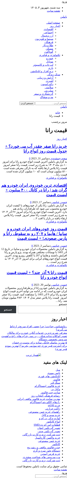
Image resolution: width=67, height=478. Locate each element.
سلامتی (49, 87)
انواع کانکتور (53, 421)
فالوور (56, 379)
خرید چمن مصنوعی (49, 441)
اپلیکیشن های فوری (49, 376)
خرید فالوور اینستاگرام (47, 386)
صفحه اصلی (53, 22)
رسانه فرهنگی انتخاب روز (45, 395)
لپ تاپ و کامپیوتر (43, 64)
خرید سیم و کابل (50, 415)
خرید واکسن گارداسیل (47, 437)
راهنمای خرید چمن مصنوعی (44, 411)
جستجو (63, 304)
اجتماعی (48, 32)
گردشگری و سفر (43, 93)
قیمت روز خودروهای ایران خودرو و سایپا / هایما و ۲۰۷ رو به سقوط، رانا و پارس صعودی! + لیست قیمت (35, 234)
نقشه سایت (53, 10)
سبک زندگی (53, 74)
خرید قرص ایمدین (50, 453)
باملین (63, 16)
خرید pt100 (54, 405)
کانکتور (56, 444)
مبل (58, 369)
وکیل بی (55, 389)
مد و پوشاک (46, 97)
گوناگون (48, 51)
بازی (50, 68)
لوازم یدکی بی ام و (49, 418)
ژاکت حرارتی (52, 408)
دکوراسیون (47, 84)
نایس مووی (53, 373)
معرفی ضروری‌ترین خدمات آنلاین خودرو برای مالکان (37, 332)
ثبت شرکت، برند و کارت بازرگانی (41, 434)
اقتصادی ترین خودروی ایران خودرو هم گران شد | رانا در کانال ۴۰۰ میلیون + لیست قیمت (34, 190)
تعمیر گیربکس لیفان (48, 428)
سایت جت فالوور (50, 392)
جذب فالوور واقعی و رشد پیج (43, 447)
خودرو (49, 58)
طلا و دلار (47, 45)
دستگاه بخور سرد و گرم (46, 450)
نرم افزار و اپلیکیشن (41, 71)
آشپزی (49, 80)
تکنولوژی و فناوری (49, 55)
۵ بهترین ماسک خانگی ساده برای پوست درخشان (39, 342)
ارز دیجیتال (47, 35)
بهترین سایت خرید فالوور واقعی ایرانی (38, 398)
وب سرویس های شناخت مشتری (41, 457)
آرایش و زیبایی (45, 77)
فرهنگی (48, 42)
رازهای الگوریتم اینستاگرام (45, 402)
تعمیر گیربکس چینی (49, 431)
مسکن (49, 48)
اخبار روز (55, 26)
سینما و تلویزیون (44, 38)
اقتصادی (48, 29)
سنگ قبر (55, 382)
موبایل (49, 61)
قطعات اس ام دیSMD (47, 424)
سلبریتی (48, 90)
